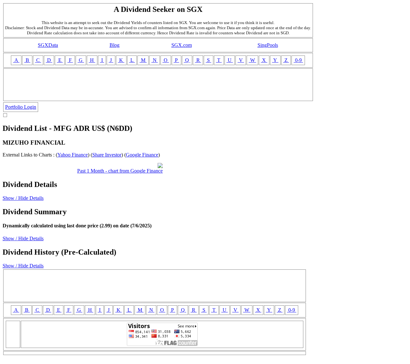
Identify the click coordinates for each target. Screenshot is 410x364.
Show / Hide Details (23, 198)
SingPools (268, 45)
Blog (114, 45)
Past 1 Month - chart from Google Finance (120, 171)
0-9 (298, 60)
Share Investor (106, 154)
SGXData (48, 45)
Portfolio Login (20, 107)
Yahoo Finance (72, 154)
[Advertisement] (158, 84)
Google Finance (142, 154)
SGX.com (181, 45)
